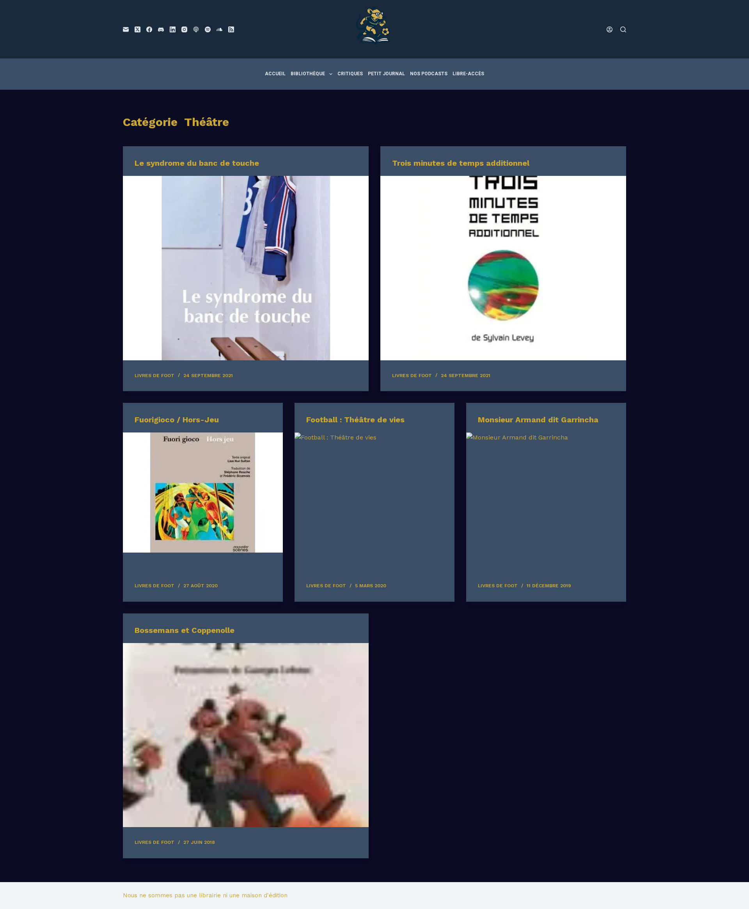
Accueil (275, 73)
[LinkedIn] (173, 29)
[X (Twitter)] (137, 29)
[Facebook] (149, 29)
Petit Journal (386, 73)
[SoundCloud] (219, 29)
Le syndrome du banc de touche (197, 163)
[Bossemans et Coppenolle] (246, 735)
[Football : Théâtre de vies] (374, 492)
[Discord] (161, 29)
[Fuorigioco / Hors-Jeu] (203, 492)
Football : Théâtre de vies (355, 419)
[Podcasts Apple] (196, 29)
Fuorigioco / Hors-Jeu (177, 419)
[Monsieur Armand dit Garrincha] (546, 492)
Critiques (350, 73)
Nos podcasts (428, 73)
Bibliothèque (308, 73)
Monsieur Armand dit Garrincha (538, 419)
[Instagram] (184, 29)
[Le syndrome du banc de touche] (246, 268)
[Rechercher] (623, 29)
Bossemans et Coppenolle (184, 630)
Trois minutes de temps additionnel (460, 163)
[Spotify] (208, 29)
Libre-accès (468, 73)
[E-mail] (126, 29)
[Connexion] (609, 29)
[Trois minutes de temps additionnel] (503, 268)
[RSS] (231, 29)
